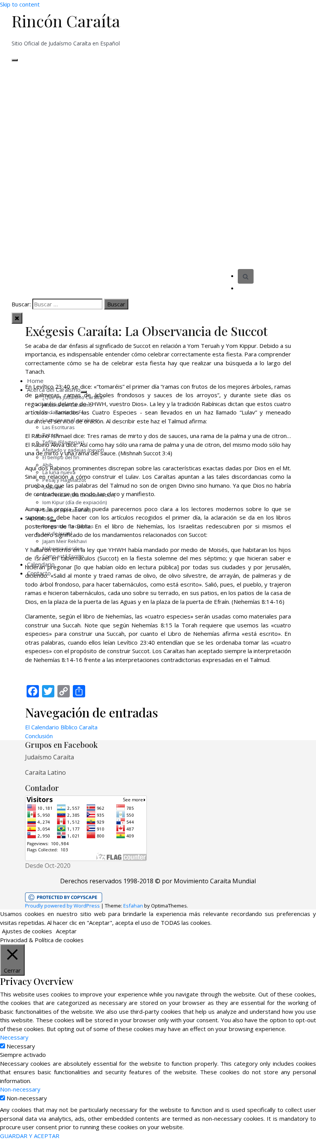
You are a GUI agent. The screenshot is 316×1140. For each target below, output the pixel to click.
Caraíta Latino (45, 772)
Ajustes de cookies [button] (27, 931)
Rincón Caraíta (66, 21)
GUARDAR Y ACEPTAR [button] (29, 1136)
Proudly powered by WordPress (62, 905)
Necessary (21, 1046)
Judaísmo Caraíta (49, 757)
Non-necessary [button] (20, 1089)
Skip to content (20, 4)
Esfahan (133, 905)
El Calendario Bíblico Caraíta (61, 727)
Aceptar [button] (66, 931)
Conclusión (39, 736)
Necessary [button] (14, 1037)
